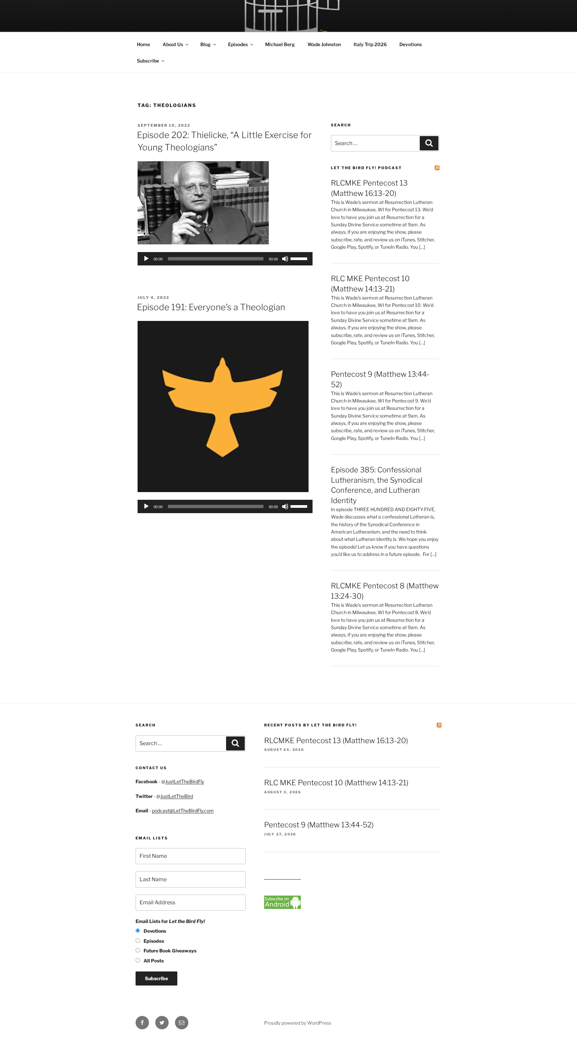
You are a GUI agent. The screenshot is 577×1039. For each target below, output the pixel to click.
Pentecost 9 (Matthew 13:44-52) (319, 824)
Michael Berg (280, 44)
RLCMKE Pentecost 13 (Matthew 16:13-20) (336, 740)
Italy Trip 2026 (370, 44)
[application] (225, 258)
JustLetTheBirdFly (184, 781)
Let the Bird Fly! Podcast (366, 167)
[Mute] (285, 258)
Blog (205, 44)
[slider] (300, 258)
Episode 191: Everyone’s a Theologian (211, 307)
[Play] (146, 258)
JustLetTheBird (176, 796)
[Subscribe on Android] (282, 907)
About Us (173, 44)
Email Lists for (170, 921)
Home (143, 44)
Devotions (410, 44)
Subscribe (148, 61)
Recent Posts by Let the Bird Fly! (310, 725)
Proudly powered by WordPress (297, 1023)
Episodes (238, 44)
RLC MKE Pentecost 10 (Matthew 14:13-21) (336, 782)
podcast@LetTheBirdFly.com (183, 810)
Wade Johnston (324, 44)
